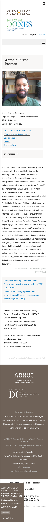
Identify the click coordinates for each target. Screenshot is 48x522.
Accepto (5, 512)
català (24, 34)
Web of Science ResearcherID (17, 134)
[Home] (24, 21)
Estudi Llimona (40, 506)
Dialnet (7, 141)
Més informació (10, 507)
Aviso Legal (13, 483)
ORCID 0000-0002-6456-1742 (18, 130)
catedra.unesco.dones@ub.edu (24, 471)
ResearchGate (10, 145)
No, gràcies (8, 518)
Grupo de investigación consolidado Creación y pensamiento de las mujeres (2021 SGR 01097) (23, 284)
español (42, 34)
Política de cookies (31, 483)
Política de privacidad (24, 489)
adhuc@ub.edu (24, 467)
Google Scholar (10, 138)
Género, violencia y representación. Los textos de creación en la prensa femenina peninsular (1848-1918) (22, 295)
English (33, 34)
